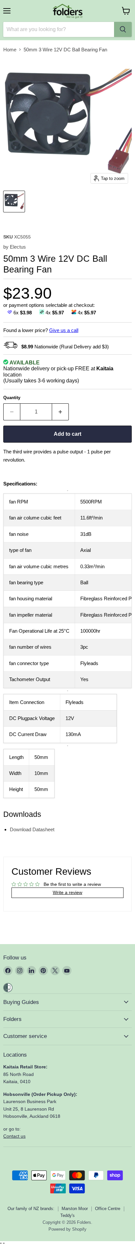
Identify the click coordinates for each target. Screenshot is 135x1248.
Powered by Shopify (67, 1229)
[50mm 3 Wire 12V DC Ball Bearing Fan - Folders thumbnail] (14, 201)
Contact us (14, 1136)
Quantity (11, 397)
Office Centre (107, 1208)
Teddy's (67, 1215)
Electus (18, 247)
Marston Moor (75, 1208)
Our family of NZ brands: (31, 1208)
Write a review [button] (67, 892)
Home (9, 49)
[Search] (123, 29)
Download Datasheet (32, 829)
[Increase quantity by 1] (60, 411)
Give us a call (63, 330)
